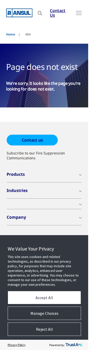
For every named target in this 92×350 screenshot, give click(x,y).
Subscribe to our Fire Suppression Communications (36, 155)
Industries (17, 190)
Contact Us (57, 13)
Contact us (32, 140)
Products (16, 174)
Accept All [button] (44, 297)
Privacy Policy (17, 345)
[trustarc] (74, 344)
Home (10, 34)
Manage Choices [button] (44, 313)
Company (16, 217)
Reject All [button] (44, 329)
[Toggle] (79, 13)
